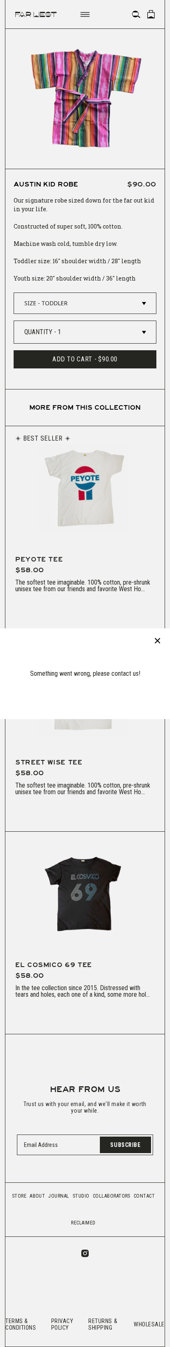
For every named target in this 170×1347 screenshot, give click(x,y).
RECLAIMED (83, 1223)
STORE (19, 1196)
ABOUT (37, 1196)
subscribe (125, 1145)
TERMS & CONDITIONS (20, 1324)
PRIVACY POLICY (62, 1324)
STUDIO (81, 1196)
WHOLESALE (149, 1324)
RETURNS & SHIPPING (102, 1324)
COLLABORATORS (111, 1196)
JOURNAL (58, 1196)
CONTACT (144, 1196)
